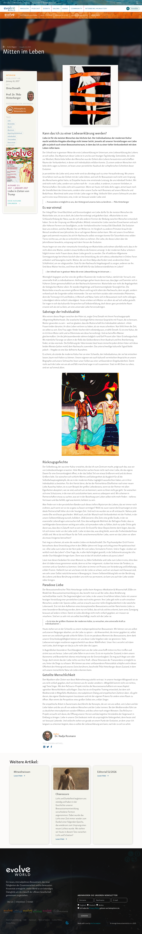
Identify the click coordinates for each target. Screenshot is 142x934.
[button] (127, 8)
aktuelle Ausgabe (29, 15)
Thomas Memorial (49, 2)
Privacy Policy (10, 922)
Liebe (9, 120)
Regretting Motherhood (15, 133)
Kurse (65, 8)
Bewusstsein (11, 142)
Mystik (10, 126)
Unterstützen (20, 901)
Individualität (12, 136)
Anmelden (134, 8)
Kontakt (27, 2)
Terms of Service (44, 919)
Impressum (32, 919)
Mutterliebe (11, 123)
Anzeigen (95, 15)
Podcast (36, 8)
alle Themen (46, 15)
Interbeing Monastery (96, 8)
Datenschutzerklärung (13, 919)
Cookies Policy (57, 919)
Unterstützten (17, 2)
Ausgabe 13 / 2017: (25, 47)
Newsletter (36, 2)
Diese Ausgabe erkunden (14, 202)
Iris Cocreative (95, 923)
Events (46, 8)
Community (76, 8)
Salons (56, 8)
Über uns (6, 2)
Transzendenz (12, 139)
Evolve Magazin (12, 47)
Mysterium (11, 130)
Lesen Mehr (18, 776)
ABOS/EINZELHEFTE (79, 15)
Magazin (24, 8)
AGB (24, 919)
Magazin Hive (61, 15)
